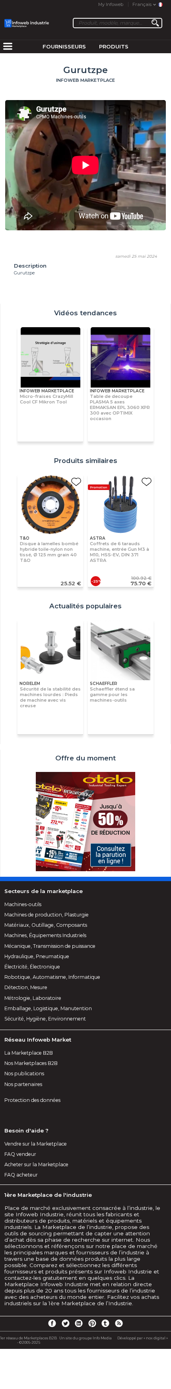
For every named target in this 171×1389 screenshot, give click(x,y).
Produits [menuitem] (113, 46)
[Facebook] (52, 1323)
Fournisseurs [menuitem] (64, 46)
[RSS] (119, 1323)
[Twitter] (65, 1323)
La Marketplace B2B (28, 1053)
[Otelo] (85, 822)
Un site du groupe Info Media (85, 1338)
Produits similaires (85, 461)
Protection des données (32, 1100)
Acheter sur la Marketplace (36, 1164)
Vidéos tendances (85, 313)
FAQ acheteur (21, 1175)
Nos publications (24, 1073)
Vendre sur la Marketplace (35, 1144)
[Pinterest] (92, 1323)
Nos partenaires (23, 1084)
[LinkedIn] (78, 1323)
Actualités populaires (85, 606)
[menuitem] (7, 47)
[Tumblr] (105, 1323)
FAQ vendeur (20, 1154)
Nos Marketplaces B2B (31, 1063)
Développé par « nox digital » (142, 1338)
